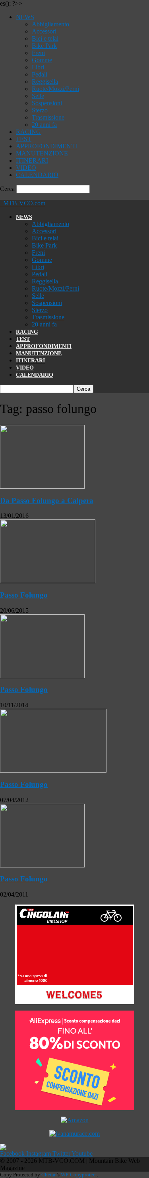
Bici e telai (45, 38)
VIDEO (26, 167)
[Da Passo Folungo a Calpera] (42, 486)
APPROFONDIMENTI (46, 146)
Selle (38, 95)
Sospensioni (47, 103)
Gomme (42, 60)
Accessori (44, 31)
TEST (23, 139)
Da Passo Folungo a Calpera (46, 500)
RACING (28, 131)
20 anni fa (44, 124)
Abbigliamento (50, 24)
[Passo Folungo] (47, 581)
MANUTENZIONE (42, 153)
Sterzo (40, 110)
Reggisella (45, 81)
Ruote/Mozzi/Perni (55, 88)
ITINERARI (32, 160)
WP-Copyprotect (79, 1175)
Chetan (49, 1175)
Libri (38, 67)
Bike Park (44, 45)
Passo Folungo (24, 595)
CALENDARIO (37, 174)
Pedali (39, 74)
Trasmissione (48, 117)
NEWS (25, 17)
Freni (38, 52)
